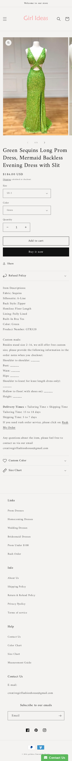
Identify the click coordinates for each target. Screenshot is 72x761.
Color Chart (15, 645)
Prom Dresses (16, 510)
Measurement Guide (19, 662)
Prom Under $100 (18, 545)
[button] (5, 19)
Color (6, 203)
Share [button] (10, 263)
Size (5, 186)
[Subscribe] (60, 715)
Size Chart (14, 654)
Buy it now (36, 252)
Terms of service (17, 612)
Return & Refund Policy (21, 595)
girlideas (31, 754)
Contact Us (14, 636)
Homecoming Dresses (20, 519)
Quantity (7, 220)
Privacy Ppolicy (17, 604)
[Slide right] (44, 142)
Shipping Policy (17, 586)
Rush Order (14, 554)
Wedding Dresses (17, 528)
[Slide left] (27, 142)
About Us (13, 578)
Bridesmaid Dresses (19, 536)
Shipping (7, 179)
